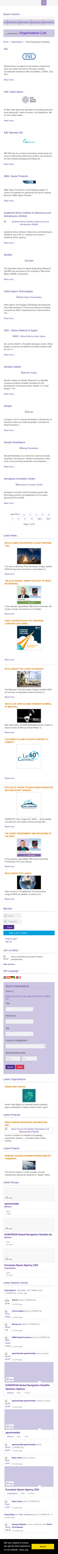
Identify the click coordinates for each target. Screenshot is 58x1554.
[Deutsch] (12, 973)
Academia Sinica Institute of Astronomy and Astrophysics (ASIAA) (27, 214)
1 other (33, 1286)
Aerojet (8, 406)
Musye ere (16, 1319)
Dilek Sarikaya (25, 1510)
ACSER (8, 254)
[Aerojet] (29, 411)
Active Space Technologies (18, 291)
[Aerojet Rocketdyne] (29, 447)
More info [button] (23, 1550)
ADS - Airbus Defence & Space (20, 330)
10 (31, 518)
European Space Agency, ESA (21, 1260)
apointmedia (11, 1199)
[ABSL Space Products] (29, 181)
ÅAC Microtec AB (13, 132)
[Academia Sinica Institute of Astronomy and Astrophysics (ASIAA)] (29, 222)
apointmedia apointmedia (23, 1349)
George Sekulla (19, 1520)
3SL (6, 48)
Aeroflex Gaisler (12, 366)
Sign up (8, 937)
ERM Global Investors (22, 1333)
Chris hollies (18, 1306)
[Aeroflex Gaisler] (29, 372)
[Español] (8, 973)
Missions (8, 1202)
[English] (5, 973)
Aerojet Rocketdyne (14, 442)
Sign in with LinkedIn (18, 929)
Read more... (9, 79)
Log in (9, 923)
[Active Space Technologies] (29, 296)
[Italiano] (15, 973)
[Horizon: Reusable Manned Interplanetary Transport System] (29, 1160)
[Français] (19, 973)
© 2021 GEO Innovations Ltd (20, 1536)
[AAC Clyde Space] (29, 99)
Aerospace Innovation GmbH (19, 478)
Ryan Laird (17, 1453)
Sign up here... (9, 960)
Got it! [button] (43, 1546)
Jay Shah (21, 1286)
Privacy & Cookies (42, 1536)
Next (40, 518)
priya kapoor (10, 1286)
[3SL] (29, 56)
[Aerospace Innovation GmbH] (29, 484)
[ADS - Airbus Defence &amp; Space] (29, 336)
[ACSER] (29, 260)
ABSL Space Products (16, 176)
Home (5, 41)
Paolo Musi (9, 1510)
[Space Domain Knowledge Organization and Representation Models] (29, 1125)
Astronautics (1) (8, 22)
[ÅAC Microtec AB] (29, 141)
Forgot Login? (11, 934)
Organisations (17, 41)
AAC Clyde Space (13, 91)
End (48, 518)
